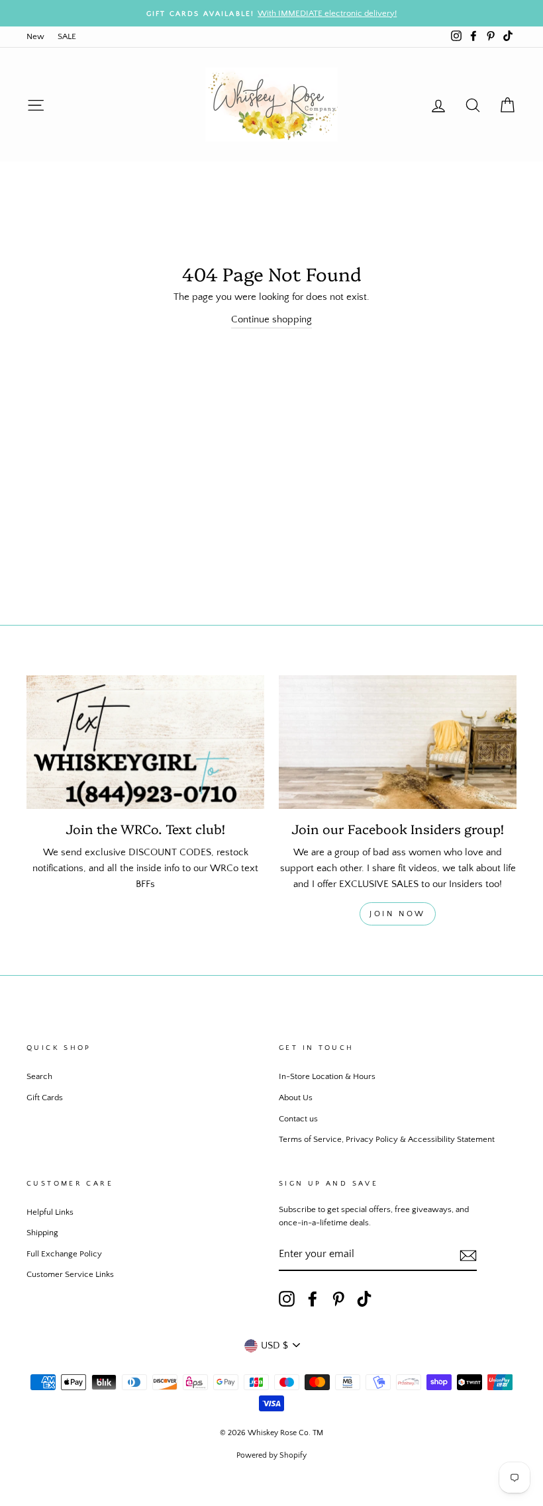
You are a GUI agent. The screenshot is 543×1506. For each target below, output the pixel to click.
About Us (296, 1097)
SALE (67, 36)
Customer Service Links (70, 1274)
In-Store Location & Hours (327, 1076)
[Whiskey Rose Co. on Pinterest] (338, 1299)
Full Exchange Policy (64, 1253)
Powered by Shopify (271, 1455)
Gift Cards (44, 1097)
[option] (271, 13)
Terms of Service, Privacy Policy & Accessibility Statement (387, 1139)
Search (39, 1076)
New (35, 36)
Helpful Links (50, 1212)
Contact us (298, 1118)
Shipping (42, 1232)
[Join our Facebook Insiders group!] (398, 742)
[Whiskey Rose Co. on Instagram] (287, 1299)
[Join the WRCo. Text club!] (145, 742)
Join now (398, 914)
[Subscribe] (468, 1255)
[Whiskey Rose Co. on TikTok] (364, 1299)
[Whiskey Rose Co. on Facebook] (313, 1299)
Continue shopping (271, 319)
